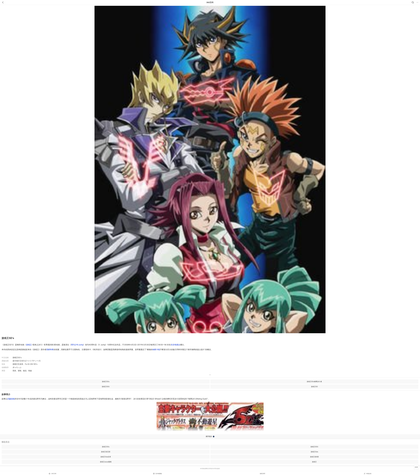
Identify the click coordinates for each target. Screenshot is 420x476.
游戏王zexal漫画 (105, 462)
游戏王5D (314, 386)
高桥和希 (50, 349)
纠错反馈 (368, 473)
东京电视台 (175, 345)
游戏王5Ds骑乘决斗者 (314, 381)
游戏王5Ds (105, 381)
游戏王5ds (314, 452)
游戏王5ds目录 (106, 457)
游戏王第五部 (105, 452)
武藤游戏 (11, 399)
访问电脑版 (158, 473)
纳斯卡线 (156, 349)
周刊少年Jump (77, 345)
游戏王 (29, 345)
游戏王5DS (105, 386)
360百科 (210, 2)
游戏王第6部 (314, 457)
